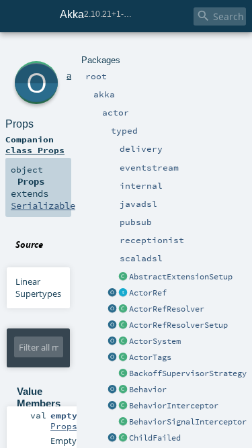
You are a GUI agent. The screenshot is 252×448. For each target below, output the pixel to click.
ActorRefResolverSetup (178, 325)
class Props (35, 149)
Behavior (148, 389)
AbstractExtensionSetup (181, 276)
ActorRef (148, 293)
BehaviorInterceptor (173, 405)
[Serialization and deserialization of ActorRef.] (123, 309)
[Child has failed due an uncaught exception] (123, 438)
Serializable (43, 205)
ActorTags (150, 357)
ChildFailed (155, 438)
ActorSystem (155, 341)
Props (19, 124)
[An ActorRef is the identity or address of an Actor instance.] (123, 293)
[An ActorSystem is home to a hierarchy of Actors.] (123, 342)
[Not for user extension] (123, 374)
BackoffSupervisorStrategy (188, 373)
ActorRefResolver (166, 309)
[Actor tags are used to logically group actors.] (123, 358)
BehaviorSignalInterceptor (188, 422)
